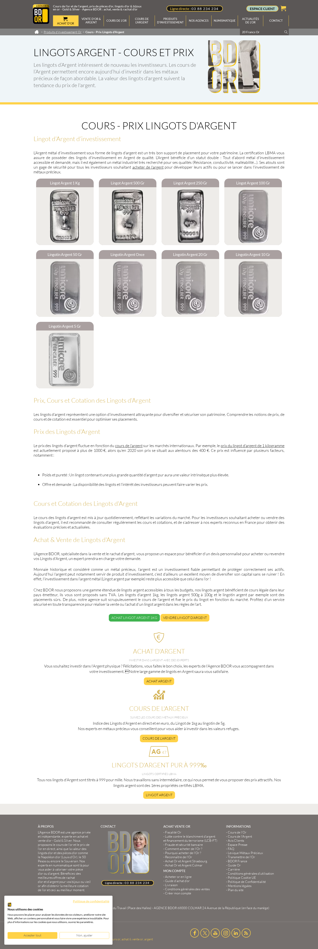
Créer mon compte (178, 893)
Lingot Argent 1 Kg (65, 183)
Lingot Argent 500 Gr (128, 183)
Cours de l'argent (159, 738)
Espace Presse (237, 845)
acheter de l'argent (148, 167)
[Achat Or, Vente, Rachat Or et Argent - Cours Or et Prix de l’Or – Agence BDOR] (41, 22)
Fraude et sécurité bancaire (184, 845)
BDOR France (237, 861)
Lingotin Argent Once (128, 254)
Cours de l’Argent (240, 836)
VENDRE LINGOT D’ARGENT (185, 617)
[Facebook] (194, 933)
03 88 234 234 (204, 9)
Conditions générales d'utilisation (251, 873)
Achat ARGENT (159, 681)
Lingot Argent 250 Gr (190, 183)
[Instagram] (225, 933)
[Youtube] (215, 933)
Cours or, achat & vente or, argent (131, 939)
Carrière (234, 869)
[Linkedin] (236, 933)
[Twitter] (204, 933)
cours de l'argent (128, 445)
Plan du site (236, 890)
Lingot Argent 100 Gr (253, 183)
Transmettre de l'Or (241, 857)
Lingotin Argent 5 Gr (65, 326)
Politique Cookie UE (242, 878)
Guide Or (234, 865)
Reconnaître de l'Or (178, 857)
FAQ (231, 849)
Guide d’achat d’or (177, 881)
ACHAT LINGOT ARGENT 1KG (134, 617)
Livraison (171, 885)
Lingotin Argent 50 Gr (65, 254)
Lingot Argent (159, 795)
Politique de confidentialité (91, 901)
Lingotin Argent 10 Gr (253, 254)
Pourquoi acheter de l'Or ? (183, 853)
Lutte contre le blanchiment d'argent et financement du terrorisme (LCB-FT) (190, 838)
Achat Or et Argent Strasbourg (186, 861)
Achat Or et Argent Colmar (183, 865)
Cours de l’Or (237, 832)
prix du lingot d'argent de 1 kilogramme (252, 445)
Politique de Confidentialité (247, 882)
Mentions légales (239, 886)
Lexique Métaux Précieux (245, 853)
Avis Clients (236, 840)
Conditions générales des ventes (187, 889)
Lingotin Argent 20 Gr (190, 254)
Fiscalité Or (173, 832)
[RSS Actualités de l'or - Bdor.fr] (246, 933)
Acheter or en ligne (178, 877)
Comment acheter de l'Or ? (183, 849)
